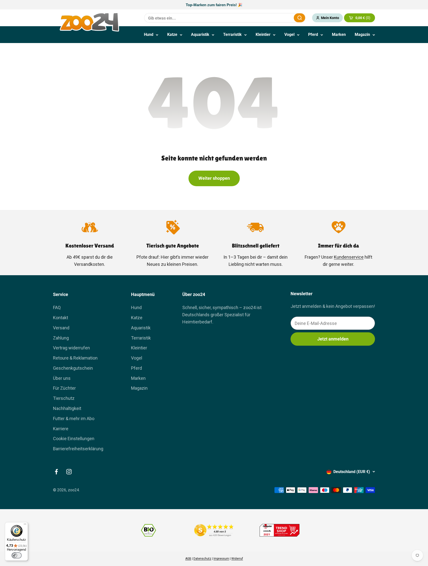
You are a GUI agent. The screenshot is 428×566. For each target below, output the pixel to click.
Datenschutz (202, 558)
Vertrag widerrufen (71, 347)
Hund (148, 34)
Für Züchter (64, 388)
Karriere (60, 428)
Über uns (62, 378)
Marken (339, 34)
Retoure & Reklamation (75, 358)
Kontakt (60, 317)
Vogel (289, 34)
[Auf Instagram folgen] (69, 471)
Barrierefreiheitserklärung (78, 448)
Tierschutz (64, 398)
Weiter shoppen (214, 178)
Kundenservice (349, 257)
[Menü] (25, 525)
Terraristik (232, 34)
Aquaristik (200, 34)
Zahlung (61, 337)
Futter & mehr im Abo (73, 418)
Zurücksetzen (278, 17)
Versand (61, 327)
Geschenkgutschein (73, 368)
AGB (188, 558)
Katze (172, 34)
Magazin (362, 34)
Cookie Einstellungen (73, 438)
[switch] (17, 555)
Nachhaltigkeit (67, 408)
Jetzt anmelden (332, 338)
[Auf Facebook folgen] (56, 471)
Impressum (221, 558)
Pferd (313, 34)
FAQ (57, 307)
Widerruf (237, 558)
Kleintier (263, 34)
